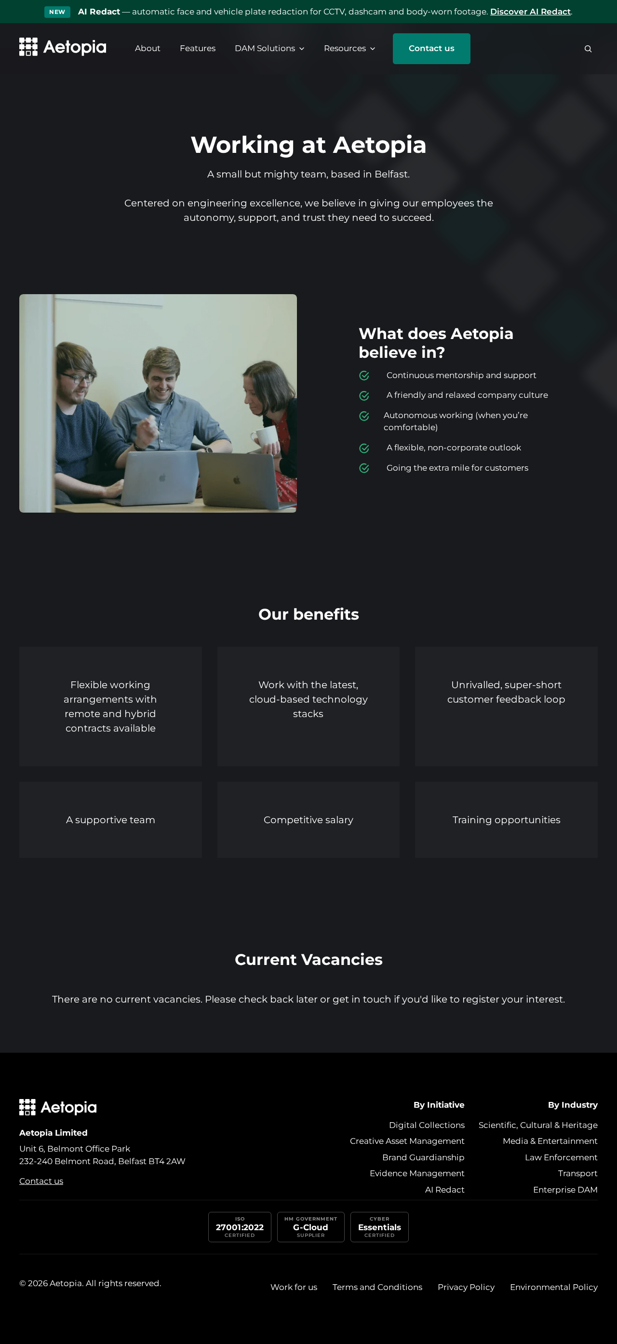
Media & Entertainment (550, 1141)
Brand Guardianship (423, 1157)
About (148, 48)
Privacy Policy (466, 1287)
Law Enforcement (561, 1157)
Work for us (293, 1287)
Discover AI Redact (530, 11)
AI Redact (445, 1190)
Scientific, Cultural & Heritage (538, 1125)
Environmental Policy (554, 1287)
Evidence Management (417, 1173)
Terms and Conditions (377, 1287)
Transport (578, 1173)
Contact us (432, 48)
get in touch (362, 999)
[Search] (588, 48)
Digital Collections (427, 1125)
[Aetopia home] (62, 49)
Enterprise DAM (565, 1190)
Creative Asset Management (407, 1141)
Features (197, 48)
